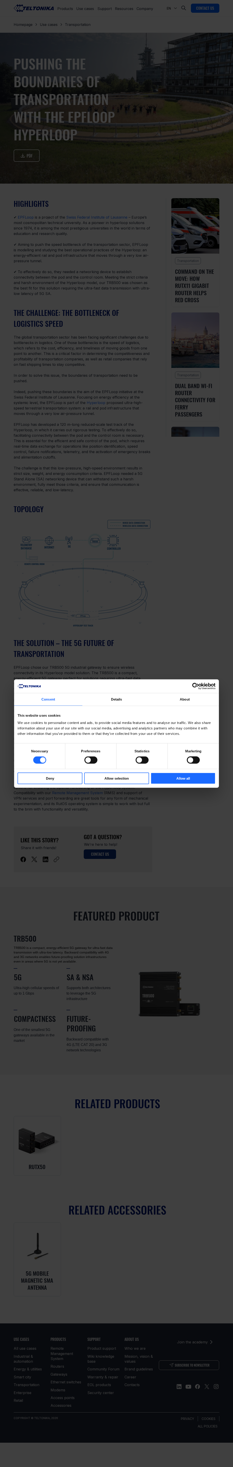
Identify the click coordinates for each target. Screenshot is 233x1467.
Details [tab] (116, 699)
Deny (50, 778)
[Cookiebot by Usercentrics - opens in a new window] (195, 686)
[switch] (90, 760)
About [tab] (185, 699)
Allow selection (116, 778)
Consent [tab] (48, 699)
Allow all (183, 778)
